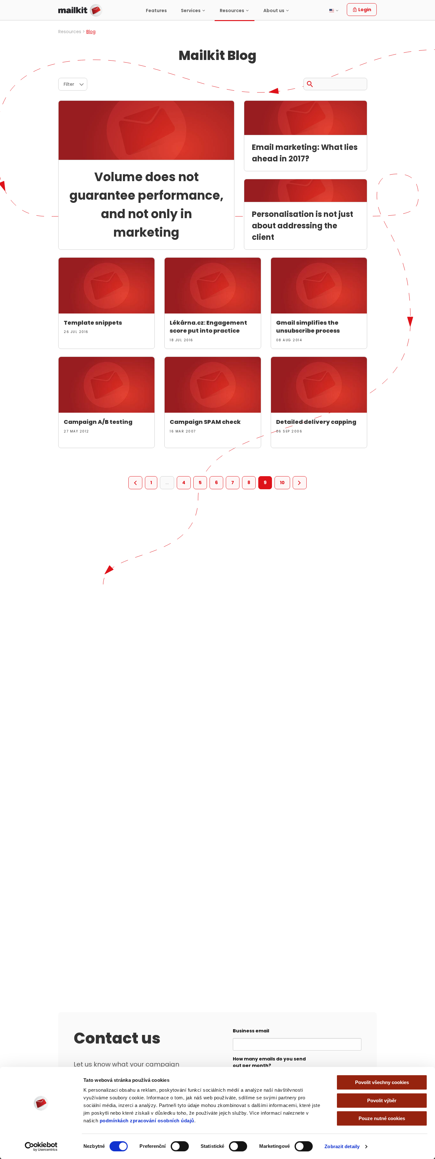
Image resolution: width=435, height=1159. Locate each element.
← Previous (135, 482)
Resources (232, 10)
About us (273, 10)
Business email (251, 1031)
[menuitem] (156, 10)
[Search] (309, 83)
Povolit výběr (381, 1100)
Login (364, 9)
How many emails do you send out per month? (269, 1062)
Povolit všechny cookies (382, 1082)
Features (156, 10)
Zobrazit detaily (342, 1146)
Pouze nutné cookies (382, 1118)
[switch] (180, 1146)
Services (191, 10)
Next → (300, 482)
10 (282, 482)
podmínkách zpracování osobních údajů (147, 1120)
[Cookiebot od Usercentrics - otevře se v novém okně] (41, 1146)
